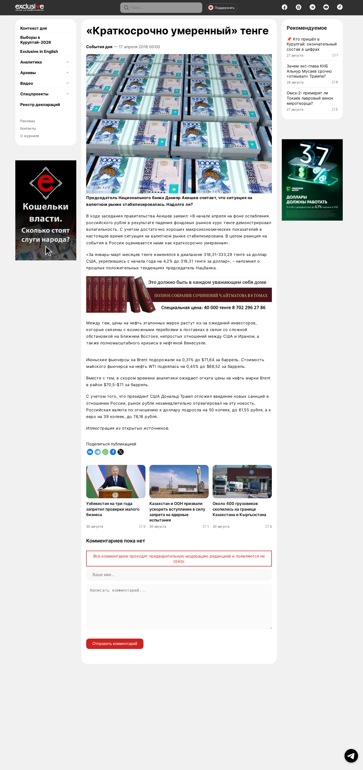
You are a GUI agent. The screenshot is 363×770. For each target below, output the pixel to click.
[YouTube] (326, 8)
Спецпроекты (34, 93)
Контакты (28, 128)
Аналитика (31, 62)
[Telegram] (312, 8)
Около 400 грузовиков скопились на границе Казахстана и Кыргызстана (239, 509)
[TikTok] (340, 8)
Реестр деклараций (40, 104)
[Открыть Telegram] (351, 756)
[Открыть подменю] (67, 62)
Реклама (27, 121)
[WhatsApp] (105, 452)
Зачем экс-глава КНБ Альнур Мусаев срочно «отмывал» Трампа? (309, 71)
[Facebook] (284, 8)
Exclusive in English (39, 51)
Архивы (28, 72)
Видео (26, 83)
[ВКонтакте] (90, 452)
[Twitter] (121, 452)
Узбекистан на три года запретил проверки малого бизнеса (113, 509)
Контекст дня (33, 28)
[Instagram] (299, 8)
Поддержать (225, 8)
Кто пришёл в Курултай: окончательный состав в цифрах (312, 44)
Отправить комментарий (114, 644)
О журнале (29, 136)
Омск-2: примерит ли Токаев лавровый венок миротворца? (310, 98)
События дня (99, 46)
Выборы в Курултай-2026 (35, 40)
